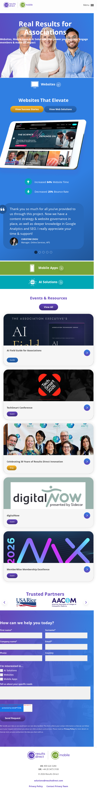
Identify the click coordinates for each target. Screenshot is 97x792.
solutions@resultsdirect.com (48, 780)
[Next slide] (86, 602)
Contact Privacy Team (57, 786)
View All (48, 307)
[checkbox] (45, 675)
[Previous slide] (4, 602)
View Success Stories (27, 109)
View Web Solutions (60, 109)
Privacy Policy (69, 729)
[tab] (36, 252)
